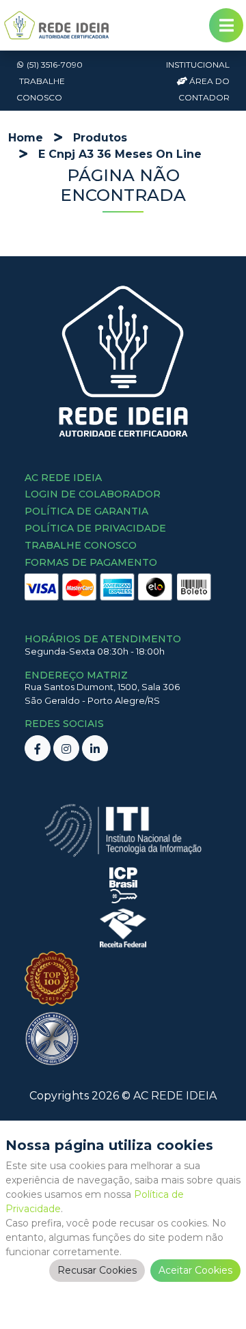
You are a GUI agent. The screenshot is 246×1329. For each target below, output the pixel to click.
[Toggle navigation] (226, 25)
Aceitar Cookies (195, 1270)
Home (25, 137)
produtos (100, 137)
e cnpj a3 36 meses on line (120, 154)
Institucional (198, 64)
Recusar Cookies (97, 1270)
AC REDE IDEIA (175, 1095)
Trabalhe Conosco (40, 89)
